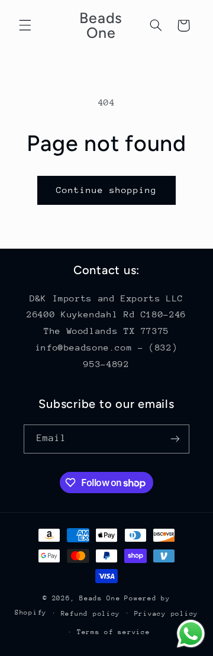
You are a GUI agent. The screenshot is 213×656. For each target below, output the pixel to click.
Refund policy (91, 614)
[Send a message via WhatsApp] (191, 634)
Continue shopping (106, 190)
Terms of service (113, 632)
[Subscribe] (175, 439)
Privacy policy (166, 614)
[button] (24, 25)
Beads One (100, 598)
